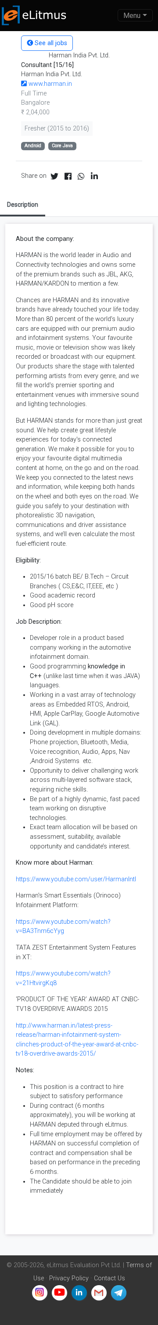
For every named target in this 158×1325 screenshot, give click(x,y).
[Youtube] (59, 1292)
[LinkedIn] (79, 1292)
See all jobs (50, 43)
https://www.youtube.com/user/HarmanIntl (76, 879)
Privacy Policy (69, 1278)
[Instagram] (39, 1292)
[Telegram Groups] (118, 1292)
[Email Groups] (99, 1292)
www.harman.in (49, 84)
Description (22, 204)
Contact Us (109, 1278)
